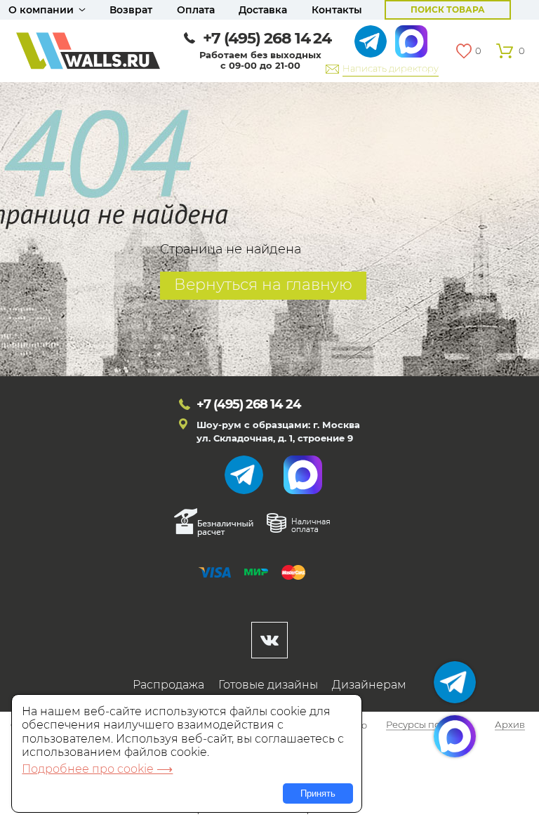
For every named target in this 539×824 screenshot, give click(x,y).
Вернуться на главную (263, 284)
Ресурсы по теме (425, 726)
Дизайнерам (369, 684)
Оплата (196, 10)
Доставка (263, 10)
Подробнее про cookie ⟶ (97, 769)
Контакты (337, 10)
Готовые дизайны (268, 684)
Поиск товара (448, 9)
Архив (510, 726)
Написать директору (390, 68)
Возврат (130, 10)
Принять (317, 793)
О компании (41, 10)
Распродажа (168, 684)
